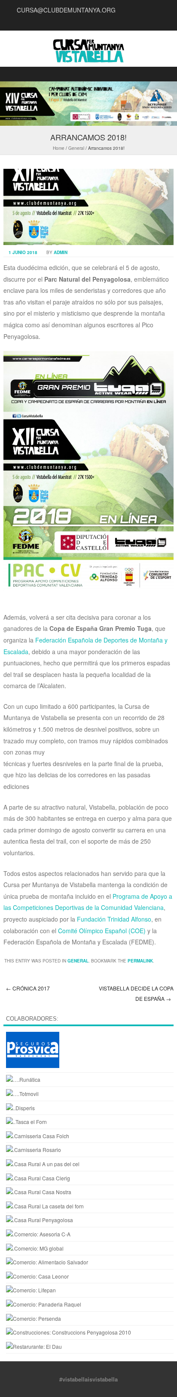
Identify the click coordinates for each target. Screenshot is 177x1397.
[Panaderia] (31, 1290)
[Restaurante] (34, 1346)
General (76, 148)
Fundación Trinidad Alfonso (114, 919)
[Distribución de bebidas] (20, 1107)
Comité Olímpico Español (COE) (102, 930)
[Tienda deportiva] (33, 1318)
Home (58, 148)
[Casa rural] (42, 1163)
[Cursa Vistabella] (88, 53)
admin (60, 252)
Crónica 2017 (28, 988)
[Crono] (23, 1079)
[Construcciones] (68, 1332)
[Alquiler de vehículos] (22, 1093)
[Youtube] (145, 22)
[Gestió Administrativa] (38, 1234)
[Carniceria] (37, 1135)
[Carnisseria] (33, 1149)
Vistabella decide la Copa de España (136, 993)
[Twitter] (166, 22)
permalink (140, 961)
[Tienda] (47, 1262)
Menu (88, 74)
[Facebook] (155, 22)
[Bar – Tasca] (26, 1121)
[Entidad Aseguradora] (32, 1065)
